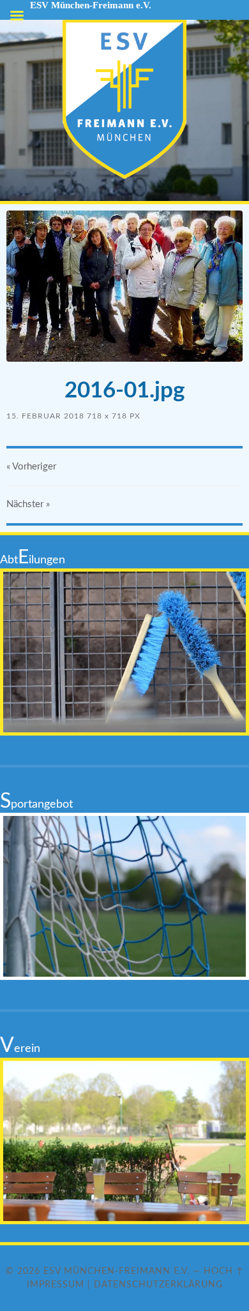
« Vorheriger (31, 466)
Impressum (55, 1284)
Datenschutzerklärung (158, 1284)
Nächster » (28, 504)
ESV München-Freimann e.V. (116, 1271)
